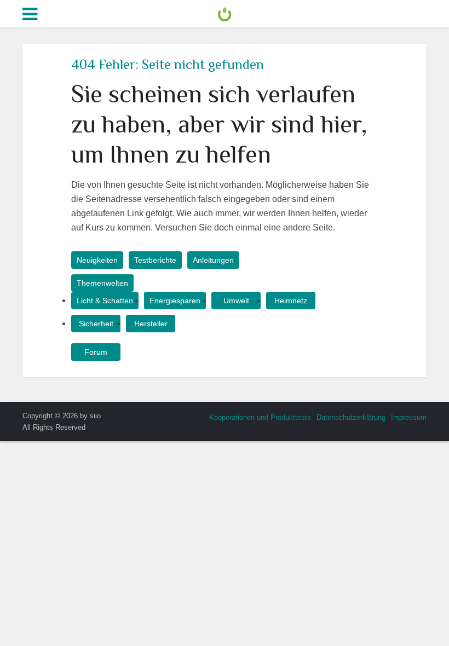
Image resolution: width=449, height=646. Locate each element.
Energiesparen (174, 300)
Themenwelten (102, 283)
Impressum (409, 417)
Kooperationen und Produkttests (260, 417)
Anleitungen (213, 260)
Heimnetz (290, 300)
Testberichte (155, 260)
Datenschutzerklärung (350, 417)
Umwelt (236, 300)
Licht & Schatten (105, 300)
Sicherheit (96, 323)
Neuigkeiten (97, 260)
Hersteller (151, 323)
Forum (95, 352)
